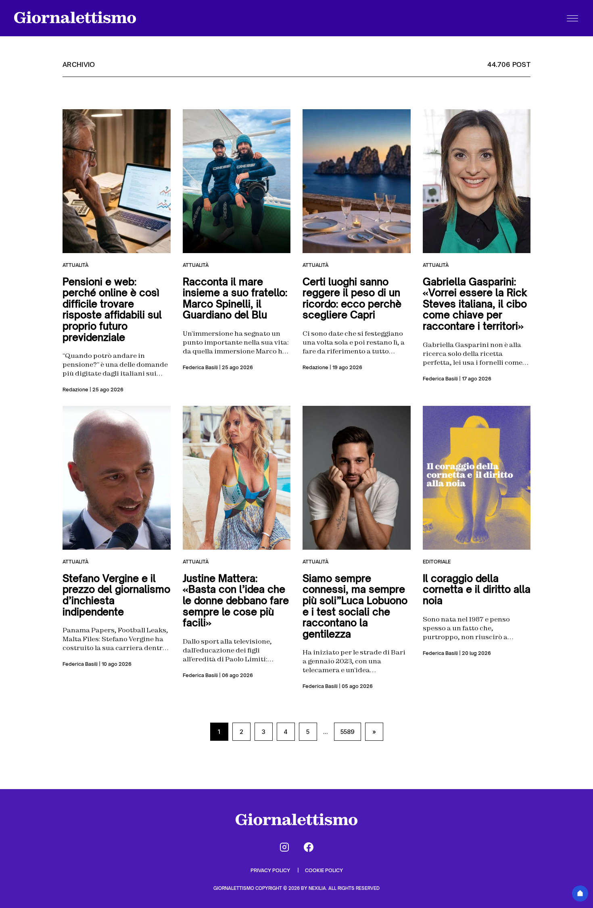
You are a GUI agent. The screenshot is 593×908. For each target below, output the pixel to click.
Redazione (75, 389)
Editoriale (437, 562)
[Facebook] (309, 847)
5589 (347, 732)
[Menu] (572, 18)
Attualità (75, 265)
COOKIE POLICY (324, 870)
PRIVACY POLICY (271, 870)
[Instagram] (284, 847)
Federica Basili (200, 367)
